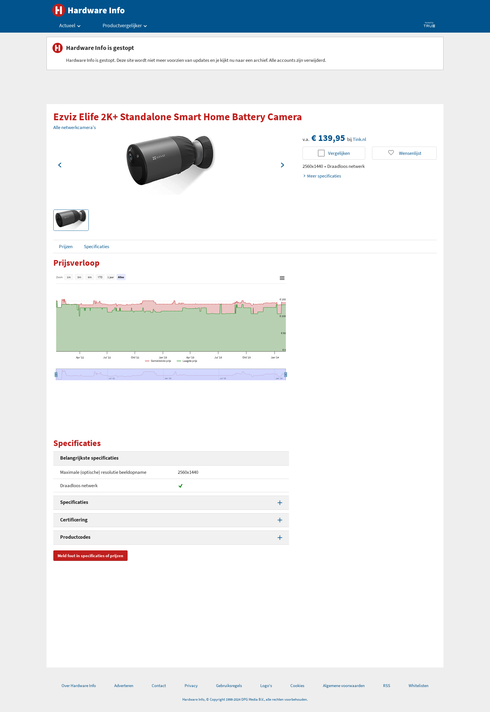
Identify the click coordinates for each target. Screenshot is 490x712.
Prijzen (66, 246)
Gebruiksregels (229, 685)
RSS (386, 685)
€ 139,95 (328, 137)
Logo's (266, 685)
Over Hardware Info (79, 685)
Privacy (191, 685)
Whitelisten (418, 685)
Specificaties (96, 246)
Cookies (297, 685)
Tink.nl (359, 139)
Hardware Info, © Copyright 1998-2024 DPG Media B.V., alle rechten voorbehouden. (245, 699)
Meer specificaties (324, 176)
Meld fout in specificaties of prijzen (90, 555)
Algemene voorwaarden (344, 685)
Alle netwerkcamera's (74, 127)
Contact (159, 685)
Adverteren (123, 685)
